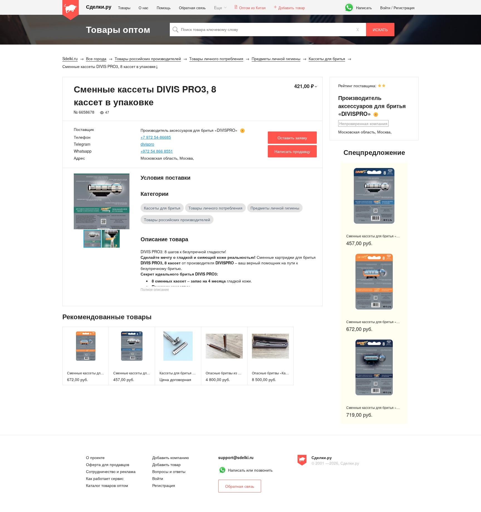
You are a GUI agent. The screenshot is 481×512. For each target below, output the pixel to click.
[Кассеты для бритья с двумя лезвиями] (178, 346)
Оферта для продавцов (107, 464)
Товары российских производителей (177, 219)
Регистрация (404, 7)
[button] (124, 201)
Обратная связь (192, 7)
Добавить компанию (170, 457)
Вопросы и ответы (168, 471)
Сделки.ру (98, 6)
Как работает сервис (105, 478)
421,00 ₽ (304, 86)
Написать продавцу (292, 151)
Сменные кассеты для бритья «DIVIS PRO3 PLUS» (386, 235)
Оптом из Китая (252, 7)
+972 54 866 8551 (157, 151)
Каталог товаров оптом (107, 485)
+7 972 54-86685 (156, 137)
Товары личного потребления (215, 208)
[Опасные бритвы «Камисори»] (270, 346)
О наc (143, 7)
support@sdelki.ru (236, 457)
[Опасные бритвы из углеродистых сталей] (224, 346)
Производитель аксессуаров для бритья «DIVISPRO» (189, 130)
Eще (218, 7)
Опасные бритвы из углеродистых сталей (239, 372)
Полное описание (155, 289)
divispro (147, 144)
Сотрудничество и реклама (111, 471)
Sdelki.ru (70, 10)
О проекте (95, 457)
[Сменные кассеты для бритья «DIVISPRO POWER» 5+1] (374, 367)
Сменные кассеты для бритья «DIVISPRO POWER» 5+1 (390, 407)
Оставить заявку (292, 137)
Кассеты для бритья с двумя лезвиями (189, 372)
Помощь (164, 7)
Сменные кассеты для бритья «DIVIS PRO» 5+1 (384, 321)
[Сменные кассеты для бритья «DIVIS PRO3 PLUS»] (131, 346)
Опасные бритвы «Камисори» (275, 372)
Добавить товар (291, 7)
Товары (124, 7)
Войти (385, 7)
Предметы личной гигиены (275, 208)
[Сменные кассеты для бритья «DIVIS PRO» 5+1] (85, 346)
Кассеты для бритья (162, 208)
